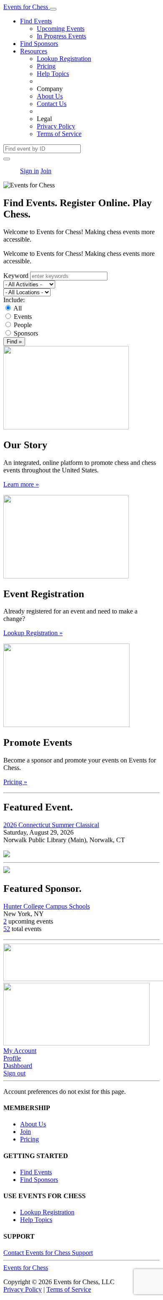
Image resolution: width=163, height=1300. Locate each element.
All (17, 308)
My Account (19, 1050)
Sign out (14, 1073)
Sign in (29, 170)
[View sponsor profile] (6, 870)
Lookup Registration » (33, 632)
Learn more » (21, 484)
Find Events (36, 21)
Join (46, 170)
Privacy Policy (56, 126)
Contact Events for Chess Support (48, 1252)
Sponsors (26, 333)
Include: (14, 299)
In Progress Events (61, 36)
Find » (14, 341)
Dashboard (17, 1065)
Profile (12, 1058)
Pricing (46, 66)
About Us (50, 96)
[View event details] (6, 854)
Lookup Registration (64, 58)
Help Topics (53, 73)
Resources (33, 51)
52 (6, 928)
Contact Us (51, 103)
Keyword (15, 275)
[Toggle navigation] (53, 9)
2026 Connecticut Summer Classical (51, 824)
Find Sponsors (39, 43)
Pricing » (15, 781)
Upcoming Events (60, 28)
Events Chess (25, 1267)
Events (23, 316)
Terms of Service (59, 133)
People (23, 324)
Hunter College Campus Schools (46, 906)
